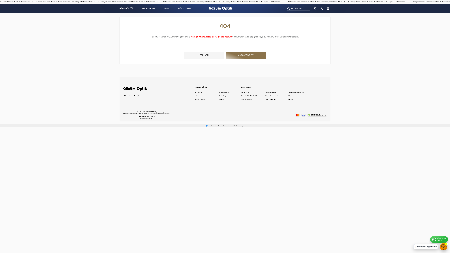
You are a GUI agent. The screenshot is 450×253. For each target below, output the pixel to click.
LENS (166, 8)
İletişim (290, 99)
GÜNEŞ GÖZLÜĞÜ (126, 8)
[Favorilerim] (315, 8)
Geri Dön (204, 55)
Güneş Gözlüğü (224, 92)
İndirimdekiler (199, 96)
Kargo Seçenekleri (271, 92)
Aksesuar (222, 99)
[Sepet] (328, 8)
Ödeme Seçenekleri (271, 96)
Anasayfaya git (245, 55)
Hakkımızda (245, 92)
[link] (125, 95)
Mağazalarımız (293, 96)
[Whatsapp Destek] (439, 239)
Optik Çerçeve (223, 96)
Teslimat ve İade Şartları (296, 92)
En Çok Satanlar (200, 99)
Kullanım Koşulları (247, 99)
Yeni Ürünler (199, 92)
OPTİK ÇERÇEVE (148, 8)
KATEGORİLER (201, 87)
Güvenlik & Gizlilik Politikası (250, 96)
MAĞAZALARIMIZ (184, 8)
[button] (288, 8)
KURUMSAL (246, 87)
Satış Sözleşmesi (270, 99)
